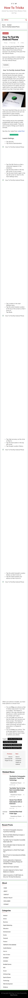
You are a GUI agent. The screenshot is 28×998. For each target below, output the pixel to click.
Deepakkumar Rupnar (15, 783)
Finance (5, 941)
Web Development (8, 984)
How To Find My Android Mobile (12, 745)
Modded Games (7, 964)
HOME (5, 888)
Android (5, 33)
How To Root (6, 954)
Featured (5, 938)
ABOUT (5, 891)
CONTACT (6, 894)
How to (5, 951)
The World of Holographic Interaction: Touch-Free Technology (17, 778)
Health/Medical (7, 948)
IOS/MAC (5, 961)
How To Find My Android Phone (12, 748)
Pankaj (5, 42)
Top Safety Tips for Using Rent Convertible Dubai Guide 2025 (17, 790)
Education (5, 928)
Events (5, 935)
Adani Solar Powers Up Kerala (11, 867)
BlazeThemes (13, 995)
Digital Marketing (7, 925)
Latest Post (21, 131)
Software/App (6, 974)
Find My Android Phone (10, 742)
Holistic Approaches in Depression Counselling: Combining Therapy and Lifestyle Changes (12, 861)
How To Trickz (14, 8)
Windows (5, 987)
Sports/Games (7, 977)
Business (5, 922)
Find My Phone (14, 134)
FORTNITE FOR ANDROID (9, 944)
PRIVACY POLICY (8, 897)
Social (4, 971)
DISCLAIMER (7, 901)
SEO (4, 967)
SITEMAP (6, 904)
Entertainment (6, 932)
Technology (6, 980)
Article (5, 918)
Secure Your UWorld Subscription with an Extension (15, 801)
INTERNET (6, 958)
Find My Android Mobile (14, 739)
